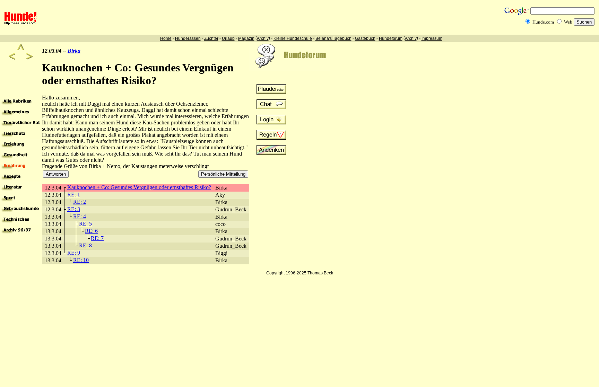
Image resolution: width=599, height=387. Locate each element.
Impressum (432, 38)
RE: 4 (79, 216)
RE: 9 (73, 253)
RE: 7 (97, 238)
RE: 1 (73, 194)
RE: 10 (81, 260)
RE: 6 (91, 231)
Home (166, 38)
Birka (74, 51)
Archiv (263, 38)
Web (568, 22)
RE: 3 (73, 209)
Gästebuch (365, 38)
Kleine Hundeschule (293, 38)
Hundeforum (390, 38)
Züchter (211, 38)
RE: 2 (79, 202)
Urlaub (228, 38)
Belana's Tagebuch (333, 38)
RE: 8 (85, 245)
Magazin (246, 38)
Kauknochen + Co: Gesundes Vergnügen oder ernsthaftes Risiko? (139, 187)
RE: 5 (85, 224)
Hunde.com (543, 22)
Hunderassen (188, 38)
